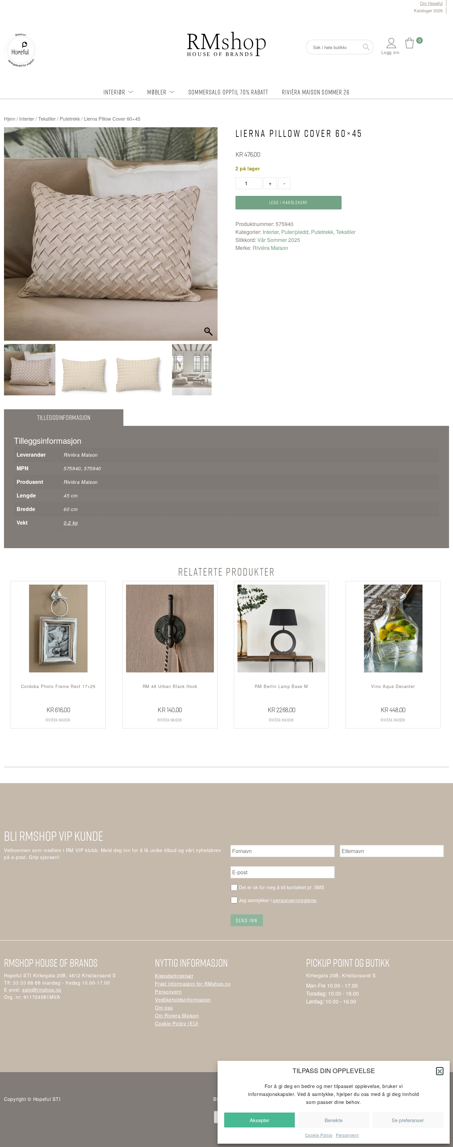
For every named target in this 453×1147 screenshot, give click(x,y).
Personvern (347, 1135)
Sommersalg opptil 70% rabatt (228, 92)
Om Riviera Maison (177, 1015)
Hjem (9, 118)
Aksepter (259, 1120)
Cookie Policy (319, 1135)
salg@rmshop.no (41, 989)
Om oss (163, 1007)
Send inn (247, 920)
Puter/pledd (294, 232)
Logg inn (390, 52)
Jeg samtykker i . (278, 899)
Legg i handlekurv (288, 202)
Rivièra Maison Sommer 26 (316, 92)
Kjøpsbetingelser (174, 975)
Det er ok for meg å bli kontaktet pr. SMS (281, 887)
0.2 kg (71, 522)
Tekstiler (47, 118)
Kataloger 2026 (428, 10)
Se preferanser (408, 1120)
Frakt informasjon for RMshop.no (192, 983)
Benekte (334, 1120)
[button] (439, 1070)
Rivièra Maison (270, 248)
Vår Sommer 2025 (278, 240)
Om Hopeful (431, 3)
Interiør (114, 92)
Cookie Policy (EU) (177, 1023)
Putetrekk (70, 118)
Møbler (156, 92)
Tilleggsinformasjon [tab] (63, 417)
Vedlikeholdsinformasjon (183, 999)
